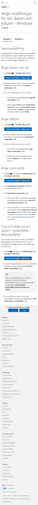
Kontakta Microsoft (6, 495)
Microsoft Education (7, 375)
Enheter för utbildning (7, 378)
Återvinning (5, 363)
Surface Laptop (5, 323)
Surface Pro (5, 320)
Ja (13, 310)
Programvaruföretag (7, 455)
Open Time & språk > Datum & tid (18, 78)
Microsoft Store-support (8, 354)
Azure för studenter (6, 397)
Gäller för (5, 28)
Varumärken (5, 498)
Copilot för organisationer (8, 326)
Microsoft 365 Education (8, 384)
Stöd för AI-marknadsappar (8, 443)
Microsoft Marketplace (7, 449)
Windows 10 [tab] (19, 39)
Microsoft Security (6, 409)
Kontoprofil (5, 347)
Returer (4, 357)
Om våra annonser (13, 498)
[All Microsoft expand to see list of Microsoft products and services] (2, 2)
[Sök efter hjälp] (6, 2)
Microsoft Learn (6, 439)
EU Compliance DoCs (24, 498)
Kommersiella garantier (7, 366)
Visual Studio (5, 458)
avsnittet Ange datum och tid (21, 217)
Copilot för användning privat (9, 329)
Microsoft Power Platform (8, 452)
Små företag (5, 427)
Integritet (15, 495)
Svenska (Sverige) (9, 485)
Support (4, 7)
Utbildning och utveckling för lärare (10, 391)
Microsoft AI (5, 406)
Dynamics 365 (5, 415)
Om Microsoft (5, 470)
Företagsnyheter (6, 473)
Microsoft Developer (7, 436)
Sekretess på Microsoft (7, 476)
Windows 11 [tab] (7, 39)
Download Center (6, 351)
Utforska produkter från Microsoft (10, 335)
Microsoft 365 (5, 332)
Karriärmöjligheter (6, 467)
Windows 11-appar (6, 339)
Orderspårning (5, 360)
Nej (24, 310)
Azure (3, 412)
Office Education (6, 387)
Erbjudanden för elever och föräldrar (10, 394)
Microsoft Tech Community (8, 446)
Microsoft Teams (6, 424)
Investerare (5, 479)
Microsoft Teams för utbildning (9, 381)
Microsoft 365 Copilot (7, 421)
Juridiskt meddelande (23, 495)
